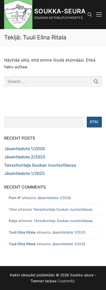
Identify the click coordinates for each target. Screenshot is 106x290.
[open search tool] (89, 14)
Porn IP (15, 198)
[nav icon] (99, 14)
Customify (66, 281)
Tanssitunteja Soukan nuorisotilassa (40, 165)
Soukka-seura (60, 11)
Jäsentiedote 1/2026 (24, 148)
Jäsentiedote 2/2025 (24, 156)
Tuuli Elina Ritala (22, 232)
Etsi (94, 122)
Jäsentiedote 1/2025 (24, 173)
